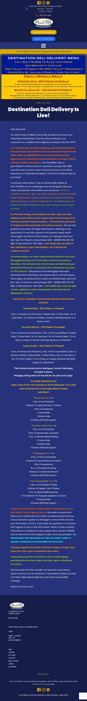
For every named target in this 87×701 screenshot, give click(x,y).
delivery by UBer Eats (43, 39)
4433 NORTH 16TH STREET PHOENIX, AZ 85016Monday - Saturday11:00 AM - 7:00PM (45, 9)
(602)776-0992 (45, 15)
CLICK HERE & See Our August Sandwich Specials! (43, 51)
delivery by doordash (43, 32)
